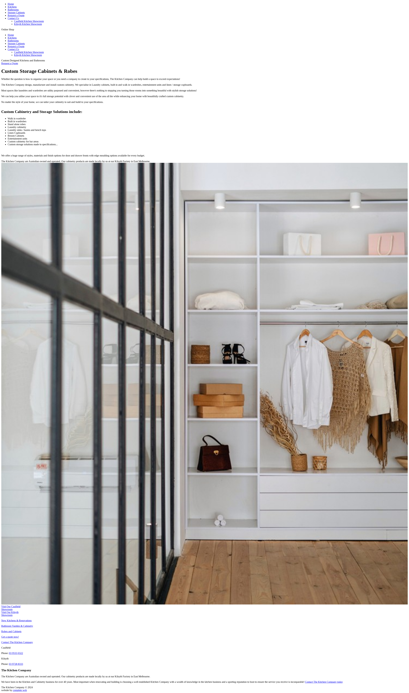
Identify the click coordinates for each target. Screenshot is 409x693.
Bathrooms (13, 9)
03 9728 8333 (16, 664)
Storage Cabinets (16, 12)
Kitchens (12, 6)
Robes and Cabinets (11, 631)
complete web (20, 690)
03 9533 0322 (16, 653)
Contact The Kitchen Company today (324, 682)
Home (11, 4)
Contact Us (13, 18)
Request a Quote (16, 15)
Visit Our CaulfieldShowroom (10, 608)
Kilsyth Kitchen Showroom (28, 24)
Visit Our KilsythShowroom (10, 613)
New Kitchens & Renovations (16, 620)
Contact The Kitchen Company (17, 642)
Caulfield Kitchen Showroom (29, 21)
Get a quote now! (10, 636)
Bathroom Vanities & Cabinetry (17, 626)
